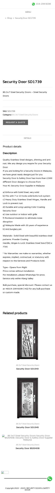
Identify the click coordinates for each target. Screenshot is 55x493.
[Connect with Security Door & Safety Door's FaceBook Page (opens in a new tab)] (5, 474)
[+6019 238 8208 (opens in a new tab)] (49, 478)
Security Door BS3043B (27, 448)
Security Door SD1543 (27, 369)
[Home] (3, 18)
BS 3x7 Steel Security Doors (25, 115)
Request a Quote (15, 122)
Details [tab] (27, 138)
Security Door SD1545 (27, 427)
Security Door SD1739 (25, 18)
